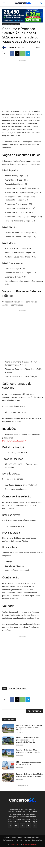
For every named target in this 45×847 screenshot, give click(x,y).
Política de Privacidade (31, 838)
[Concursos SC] (3, 47)
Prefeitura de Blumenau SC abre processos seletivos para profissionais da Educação (27, 740)
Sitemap (27, 840)
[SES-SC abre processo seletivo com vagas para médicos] (8, 765)
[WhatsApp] (22, 53)
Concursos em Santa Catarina (11, 24)
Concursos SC (12, 47)
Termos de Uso (37, 840)
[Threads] (35, 825)
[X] (17, 53)
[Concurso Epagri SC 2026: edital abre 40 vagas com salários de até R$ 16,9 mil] (8, 728)
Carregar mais (21, 786)
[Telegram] (28, 53)
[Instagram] (16, 825)
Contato (7, 838)
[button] (42, 3)
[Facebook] (12, 53)
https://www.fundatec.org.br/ (14, 441)
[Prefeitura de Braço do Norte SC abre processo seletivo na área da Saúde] (8, 777)
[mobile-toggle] (4, 3)
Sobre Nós (19, 840)
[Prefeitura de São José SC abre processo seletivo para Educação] (8, 753)
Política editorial (17, 838)
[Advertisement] (22, 84)
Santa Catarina (21, 688)
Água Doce (12, 688)
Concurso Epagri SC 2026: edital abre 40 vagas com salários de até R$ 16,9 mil (29, 727)
